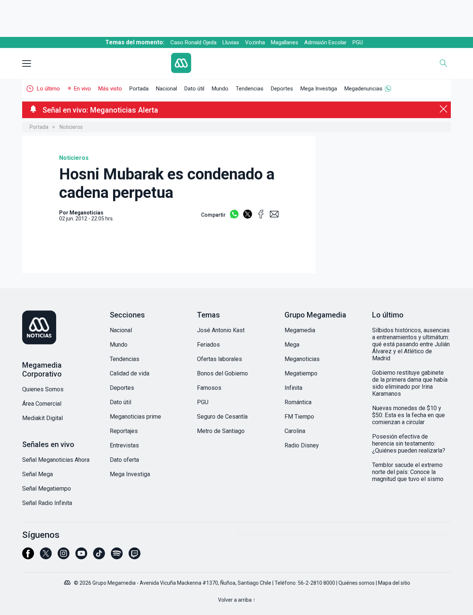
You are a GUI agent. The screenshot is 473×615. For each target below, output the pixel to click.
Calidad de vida (129, 373)
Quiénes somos (356, 583)
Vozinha (255, 42)
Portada (139, 88)
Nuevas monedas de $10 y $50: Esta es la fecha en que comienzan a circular (408, 415)
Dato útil (194, 88)
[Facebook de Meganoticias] (28, 556)
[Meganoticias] (61, 328)
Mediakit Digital (42, 418)
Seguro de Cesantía (222, 416)
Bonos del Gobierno (222, 373)
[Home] (236, 63)
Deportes (282, 88)
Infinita (293, 387)
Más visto (110, 88)
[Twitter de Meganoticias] (46, 556)
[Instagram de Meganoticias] (63, 556)
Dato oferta (124, 459)
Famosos (209, 387)
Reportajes (124, 430)
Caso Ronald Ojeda (193, 42)
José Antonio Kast (221, 330)
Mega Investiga (318, 88)
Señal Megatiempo (46, 488)
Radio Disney (302, 445)
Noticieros (71, 127)
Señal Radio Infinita (47, 502)
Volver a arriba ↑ (236, 600)
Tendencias (249, 88)
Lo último (48, 88)
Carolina (295, 430)
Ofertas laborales (219, 359)
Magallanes (284, 42)
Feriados (208, 344)
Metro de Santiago (221, 430)
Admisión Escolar (325, 42)
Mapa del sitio (394, 583)
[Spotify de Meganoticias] (117, 556)
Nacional (166, 88)
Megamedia (300, 330)
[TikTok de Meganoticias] (99, 556)
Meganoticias (302, 359)
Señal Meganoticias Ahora (55, 459)
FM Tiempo (299, 416)
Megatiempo (301, 373)
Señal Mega (37, 474)
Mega (292, 344)
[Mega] (68, 580)
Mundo (220, 88)
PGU (358, 42)
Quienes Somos (43, 389)
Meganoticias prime (135, 416)
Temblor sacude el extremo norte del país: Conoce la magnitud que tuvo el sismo (407, 471)
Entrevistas (124, 445)
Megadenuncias (363, 88)
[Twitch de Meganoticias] (134, 556)
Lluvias (230, 42)
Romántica (298, 402)
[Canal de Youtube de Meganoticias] (81, 556)
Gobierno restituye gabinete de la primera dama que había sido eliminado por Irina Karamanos (410, 383)
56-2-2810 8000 (316, 583)
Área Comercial (41, 403)
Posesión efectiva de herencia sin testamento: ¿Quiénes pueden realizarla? (408, 443)
